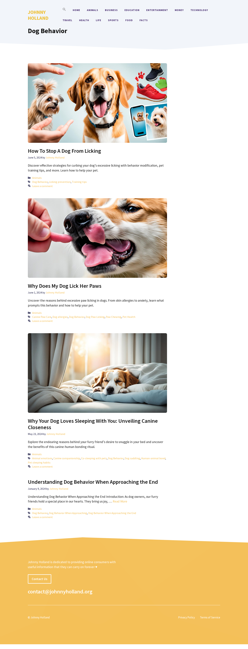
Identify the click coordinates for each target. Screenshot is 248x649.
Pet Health (128, 317)
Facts (144, 20)
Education (132, 10)
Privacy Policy (186, 617)
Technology (199, 10)
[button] (64, 10)
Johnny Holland (38, 15)
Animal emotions (42, 458)
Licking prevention (60, 181)
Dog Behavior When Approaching (68, 513)
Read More (120, 501)
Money (179, 10)
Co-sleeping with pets (94, 458)
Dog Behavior (40, 181)
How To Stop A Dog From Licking (64, 151)
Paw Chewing (113, 317)
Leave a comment (42, 186)
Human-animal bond (153, 458)
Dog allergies (60, 317)
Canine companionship (66, 458)
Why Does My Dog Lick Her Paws (64, 286)
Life (98, 20)
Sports (113, 20)
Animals (92, 10)
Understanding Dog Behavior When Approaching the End (93, 482)
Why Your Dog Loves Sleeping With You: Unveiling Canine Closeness (93, 424)
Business (111, 10)
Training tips (79, 181)
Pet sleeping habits (39, 462)
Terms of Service (210, 617)
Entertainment (157, 10)
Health (84, 20)
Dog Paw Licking (95, 317)
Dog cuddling (132, 458)
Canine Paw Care (41, 317)
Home (76, 10)
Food (129, 20)
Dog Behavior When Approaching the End (112, 513)
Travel (67, 20)
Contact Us (39, 579)
